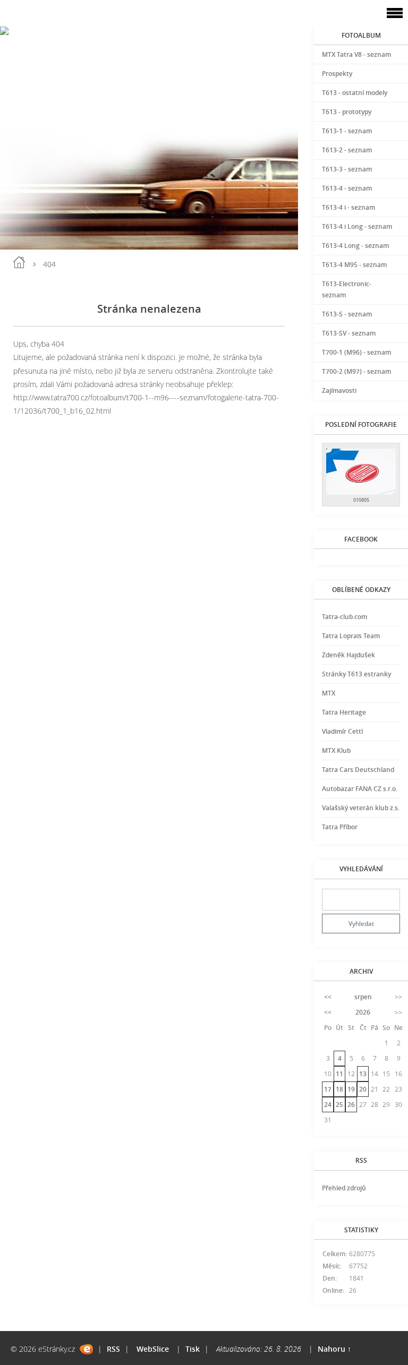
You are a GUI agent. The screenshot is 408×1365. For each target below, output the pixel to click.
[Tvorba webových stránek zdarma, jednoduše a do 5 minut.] (86, 1349)
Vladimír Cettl (342, 731)
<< (328, 996)
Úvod (19, 262)
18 (339, 1089)
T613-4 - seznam (347, 188)
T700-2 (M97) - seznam (356, 371)
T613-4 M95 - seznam (354, 264)
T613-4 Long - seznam (355, 245)
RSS (113, 1349)
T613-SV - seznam (349, 333)
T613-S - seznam (347, 314)
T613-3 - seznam (347, 169)
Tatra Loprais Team (351, 635)
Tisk (192, 1349)
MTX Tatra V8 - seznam (356, 54)
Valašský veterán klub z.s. (361, 807)
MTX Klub (336, 750)
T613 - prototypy (346, 111)
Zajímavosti (339, 390)
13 (363, 1073)
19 (351, 1089)
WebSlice (153, 1349)
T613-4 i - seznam (348, 207)
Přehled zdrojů (344, 1187)
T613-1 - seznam (347, 130)
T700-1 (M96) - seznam (356, 352)
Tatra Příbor (340, 826)
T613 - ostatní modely (354, 92)
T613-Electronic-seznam (346, 289)
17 (328, 1089)
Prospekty (337, 73)
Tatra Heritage (344, 712)
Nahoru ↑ (334, 1349)
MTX (328, 693)
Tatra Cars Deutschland (358, 769)
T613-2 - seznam (347, 149)
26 (351, 1104)
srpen (363, 996)
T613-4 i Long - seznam (357, 226)
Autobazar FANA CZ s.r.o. (359, 788)
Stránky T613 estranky (356, 674)
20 (363, 1089)
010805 (361, 499)
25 (339, 1104)
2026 (362, 1012)
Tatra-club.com (344, 616)
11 (339, 1073)
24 (328, 1104)
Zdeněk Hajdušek (348, 654)
